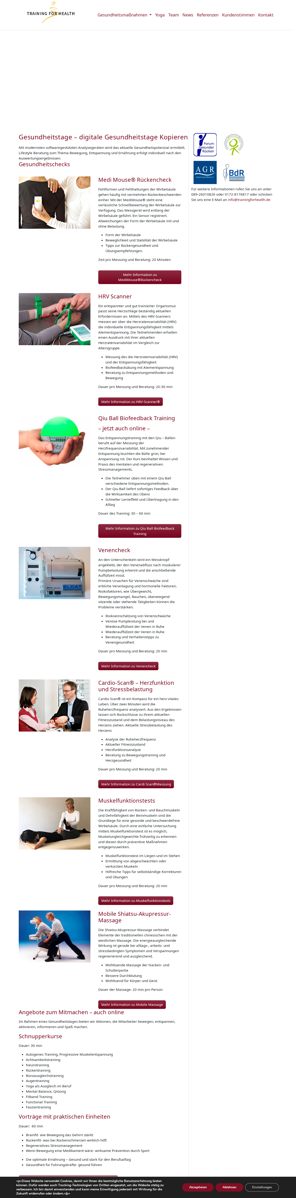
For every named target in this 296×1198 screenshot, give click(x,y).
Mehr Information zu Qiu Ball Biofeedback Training (139, 531)
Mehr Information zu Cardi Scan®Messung (136, 784)
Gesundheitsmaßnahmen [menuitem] (123, 15)
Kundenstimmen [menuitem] (238, 15)
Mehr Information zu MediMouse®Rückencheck (140, 277)
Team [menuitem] (173, 15)
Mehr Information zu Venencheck (128, 666)
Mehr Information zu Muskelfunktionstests (135, 900)
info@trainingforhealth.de (249, 199)
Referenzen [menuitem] (208, 15)
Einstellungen (262, 1187)
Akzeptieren (198, 1187)
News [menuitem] (187, 15)
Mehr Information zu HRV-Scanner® (130, 401)
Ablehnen (229, 1187)
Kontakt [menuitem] (266, 15)
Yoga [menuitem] (160, 15)
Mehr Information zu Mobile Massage (132, 1004)
